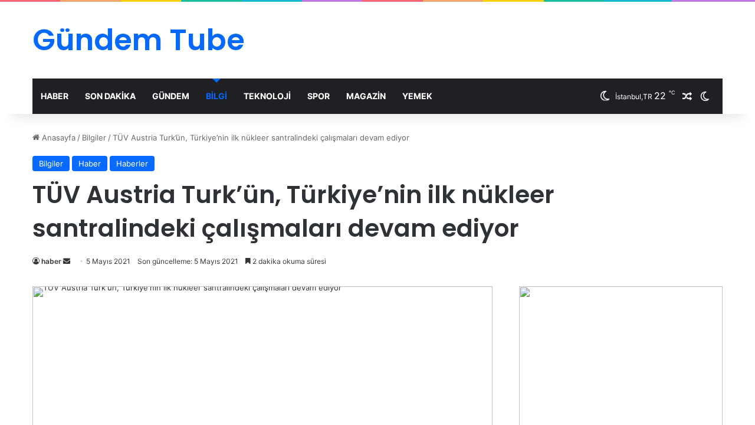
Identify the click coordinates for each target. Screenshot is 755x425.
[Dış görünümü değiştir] (705, 96)
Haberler (132, 163)
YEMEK (417, 96)
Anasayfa (58, 137)
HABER (54, 96)
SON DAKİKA (110, 96)
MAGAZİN (366, 96)
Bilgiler (94, 137)
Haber (89, 163)
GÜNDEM (170, 96)
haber (51, 261)
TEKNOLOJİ (267, 96)
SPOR (318, 96)
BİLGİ (216, 96)
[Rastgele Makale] (687, 96)
